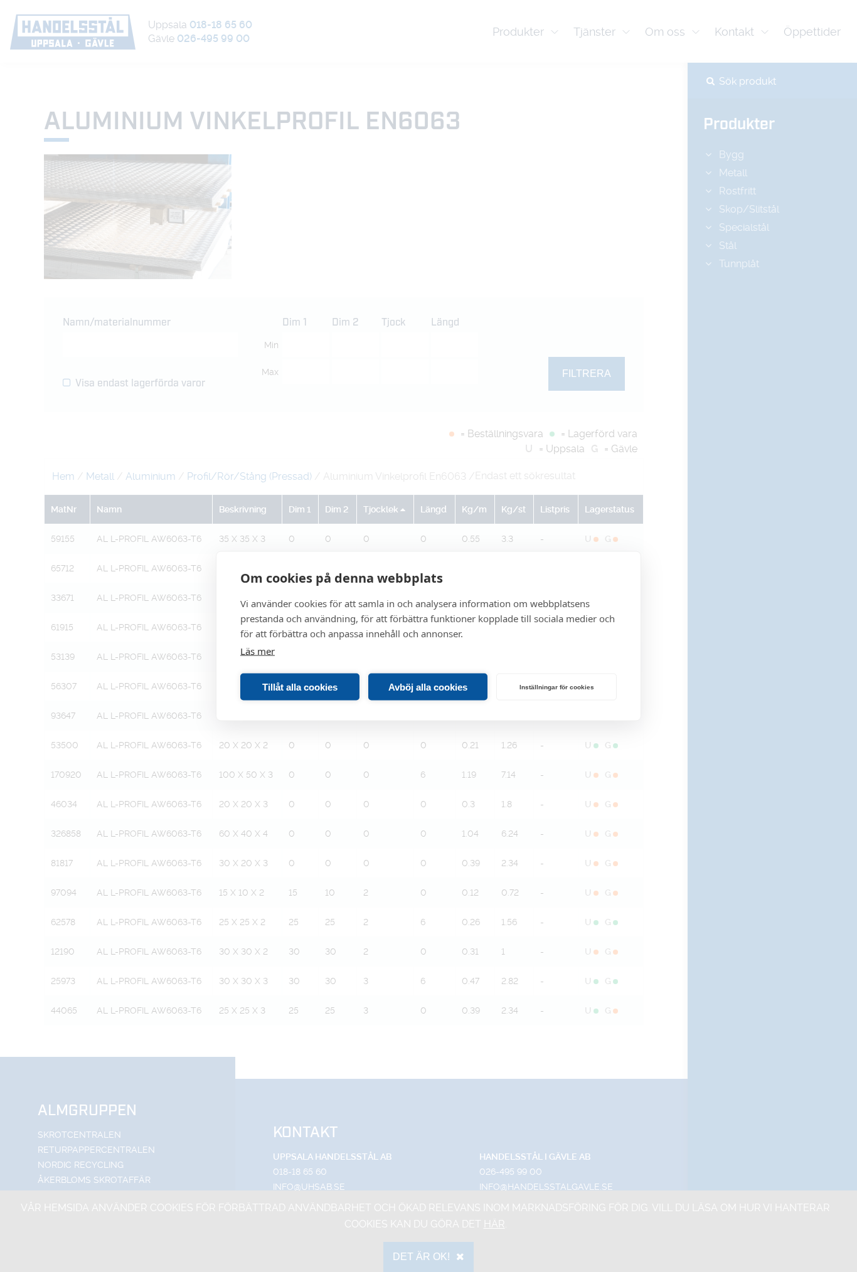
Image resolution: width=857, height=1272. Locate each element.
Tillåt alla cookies (300, 686)
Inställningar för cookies (556, 686)
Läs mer (257, 651)
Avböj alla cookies (427, 686)
